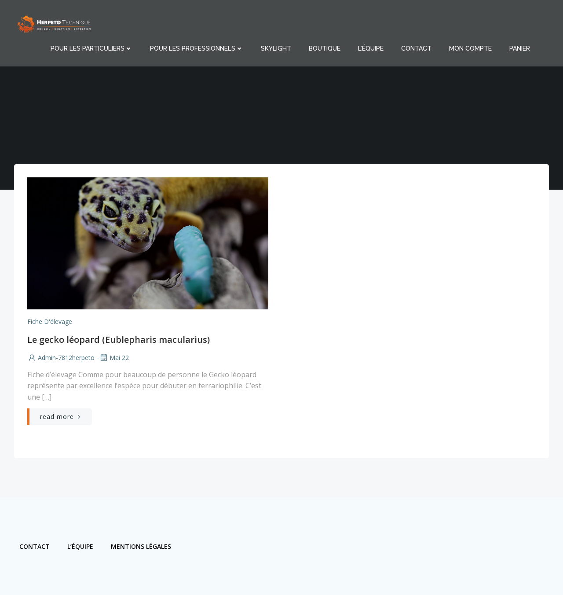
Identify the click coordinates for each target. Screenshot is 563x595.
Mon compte (470, 48)
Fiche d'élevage (49, 321)
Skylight (276, 48)
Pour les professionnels (192, 48)
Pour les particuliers (87, 48)
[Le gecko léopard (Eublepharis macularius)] (147, 242)
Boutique (324, 48)
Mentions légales (141, 546)
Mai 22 (119, 357)
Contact (416, 48)
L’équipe (371, 48)
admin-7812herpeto (66, 357)
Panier (519, 48)
